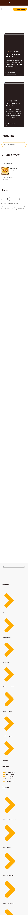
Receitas (8, 51)
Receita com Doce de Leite (10, 203)
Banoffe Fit (13, 168)
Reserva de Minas (8, 208)
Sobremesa (20, 208)
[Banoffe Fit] (5, 171)
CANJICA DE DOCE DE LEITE (13, 105)
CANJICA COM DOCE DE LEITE (14, 56)
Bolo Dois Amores (8, 177)
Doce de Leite (14, 199)
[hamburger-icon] (3, 9)
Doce (4, 199)
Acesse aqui (11, 72)
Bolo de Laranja (7, 163)
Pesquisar (24, 144)
